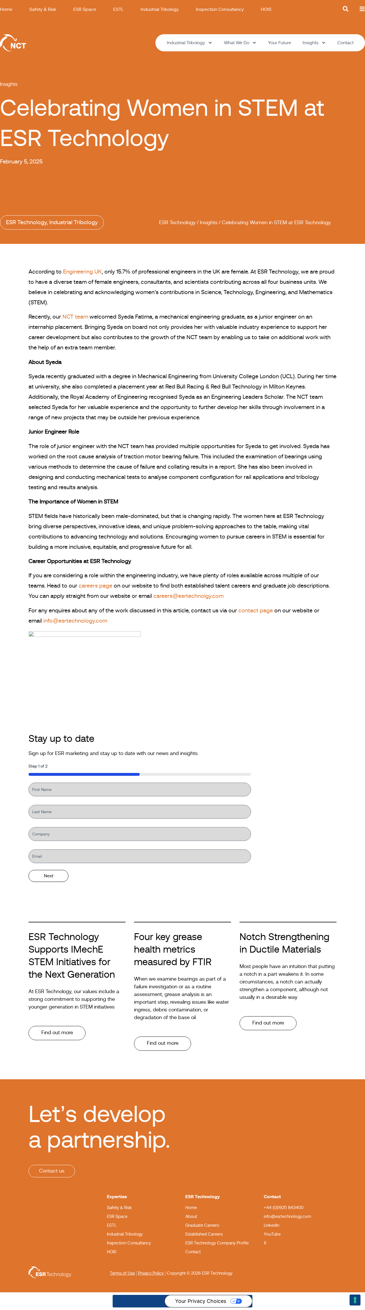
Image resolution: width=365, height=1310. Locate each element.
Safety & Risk (42, 9)
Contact (345, 43)
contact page (255, 611)
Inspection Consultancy (220, 9)
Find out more (57, 1032)
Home (6, 9)
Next (48, 876)
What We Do (236, 43)
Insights (311, 43)
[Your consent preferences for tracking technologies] (355, 1300)
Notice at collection (138, 1301)
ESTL (118, 9)
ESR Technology (26, 222)
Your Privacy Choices (200, 1301)
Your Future (279, 43)
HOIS (266, 9)
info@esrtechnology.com (75, 621)
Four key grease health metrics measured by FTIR (173, 949)
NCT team (75, 317)
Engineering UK (82, 272)
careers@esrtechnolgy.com (188, 596)
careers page (95, 586)
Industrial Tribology (160, 9)
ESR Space (84, 9)
